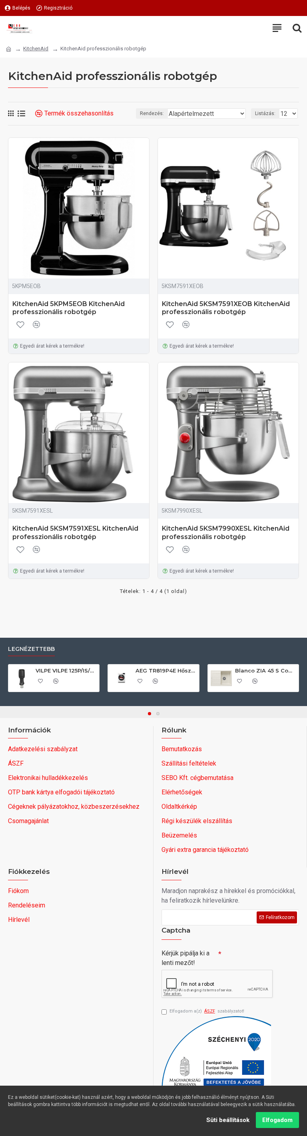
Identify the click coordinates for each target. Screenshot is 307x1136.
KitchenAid (35, 49)
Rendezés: (152, 113)
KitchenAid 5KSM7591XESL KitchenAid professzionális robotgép (75, 533)
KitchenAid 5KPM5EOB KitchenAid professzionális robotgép (68, 308)
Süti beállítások (227, 1120)
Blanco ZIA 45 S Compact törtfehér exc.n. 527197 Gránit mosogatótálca (265, 670)
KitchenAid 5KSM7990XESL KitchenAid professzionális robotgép (225, 533)
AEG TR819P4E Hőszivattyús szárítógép (166, 670)
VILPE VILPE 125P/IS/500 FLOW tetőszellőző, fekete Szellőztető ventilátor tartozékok (66, 670)
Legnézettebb (31, 649)
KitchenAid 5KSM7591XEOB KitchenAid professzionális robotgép (226, 308)
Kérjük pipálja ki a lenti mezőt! (185, 958)
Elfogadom (277, 1120)
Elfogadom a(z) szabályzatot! (206, 1011)
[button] (149, 713)
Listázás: (265, 113)
